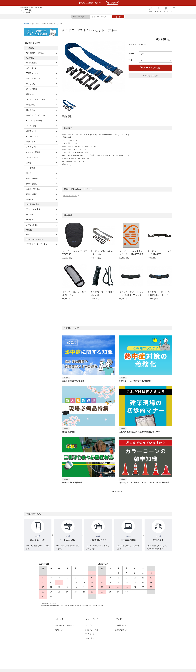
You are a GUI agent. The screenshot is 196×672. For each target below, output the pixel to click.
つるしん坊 (30, 84)
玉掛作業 (29, 200)
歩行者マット (31, 131)
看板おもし (30, 94)
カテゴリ (89, 625)
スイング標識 (31, 89)
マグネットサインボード (35, 100)
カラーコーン (31, 68)
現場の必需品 (31, 63)
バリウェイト (31, 147)
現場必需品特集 (68, 432)
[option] (93, 66)
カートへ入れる (151, 67)
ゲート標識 (30, 168)
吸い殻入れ (30, 110)
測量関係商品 (31, 184)
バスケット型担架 (33, 152)
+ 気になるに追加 (150, 76)
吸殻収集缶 (30, 105)
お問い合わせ (121, 630)
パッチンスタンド (33, 126)
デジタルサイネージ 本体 (36, 244)
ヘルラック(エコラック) (35, 115)
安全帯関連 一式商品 (35, 53)
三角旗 (28, 163)
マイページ (90, 634)
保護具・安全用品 (33, 189)
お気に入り (90, 638)
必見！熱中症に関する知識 (73, 381)
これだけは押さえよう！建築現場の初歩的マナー (139, 432)
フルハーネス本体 (33, 209)
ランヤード (30, 220)
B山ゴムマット (32, 136)
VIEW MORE (117, 492)
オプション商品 (70, 196)
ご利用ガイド (121, 625)
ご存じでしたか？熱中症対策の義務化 (135, 381)
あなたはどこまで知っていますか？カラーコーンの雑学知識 (144, 482)
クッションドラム (33, 78)
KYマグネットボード (34, 121)
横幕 (28, 234)
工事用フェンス (32, 73)
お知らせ (59, 630)
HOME (26, 24)
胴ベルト (29, 214)
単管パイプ (30, 142)
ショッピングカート (93, 630)
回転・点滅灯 (31, 194)
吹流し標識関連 (32, 178)
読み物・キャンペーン (64, 625)
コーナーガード (32, 157)
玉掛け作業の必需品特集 (72, 482)
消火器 (28, 173)
